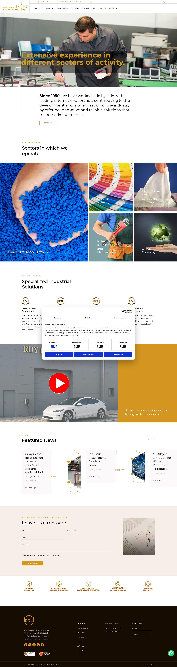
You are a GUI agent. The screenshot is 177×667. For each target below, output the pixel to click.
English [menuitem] (165, 2)
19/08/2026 (31, 469)
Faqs (79, 642)
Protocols (81, 637)
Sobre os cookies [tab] (119, 318)
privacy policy (55, 555)
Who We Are (82, 628)
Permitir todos (118, 354)
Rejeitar (59, 354)
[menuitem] (167, 2)
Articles (80, 646)
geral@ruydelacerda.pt (42, 2)
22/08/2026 (159, 481)
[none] (167, 2)
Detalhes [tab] (88, 318)
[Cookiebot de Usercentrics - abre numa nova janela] (123, 311)
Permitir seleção (88, 354)
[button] (148, 438)
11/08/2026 (95, 473)
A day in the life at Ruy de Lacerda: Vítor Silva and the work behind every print (162, 465)
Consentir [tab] (58, 318)
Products (81, 633)
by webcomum (148, 664)
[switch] (77, 346)
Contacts (81, 650)
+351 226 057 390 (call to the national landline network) (74, 2)
